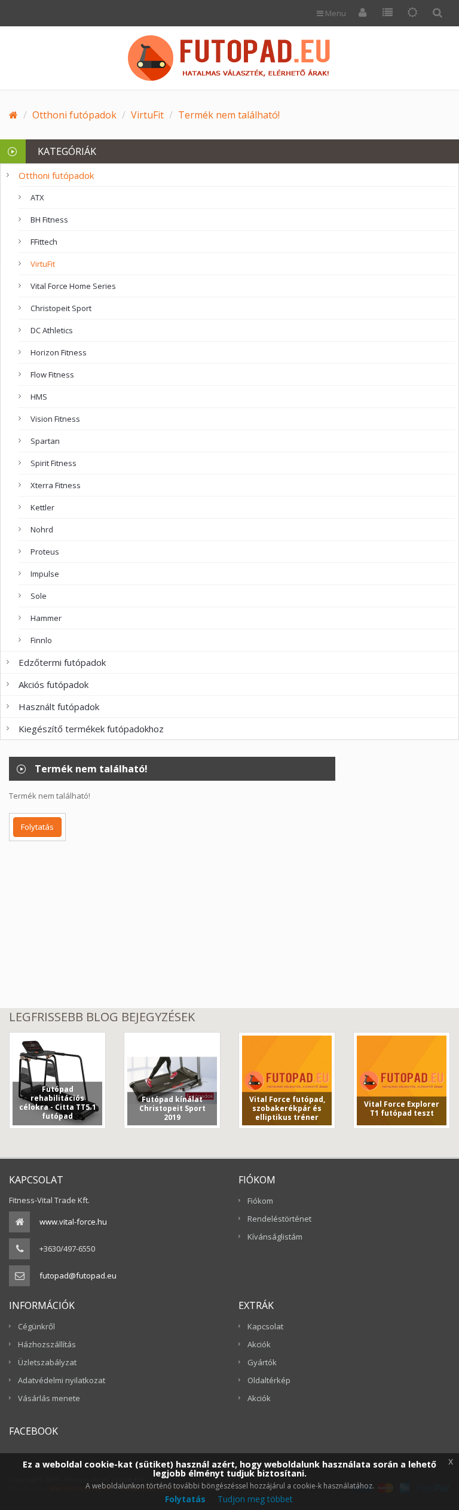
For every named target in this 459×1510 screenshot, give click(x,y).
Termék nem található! (229, 114)
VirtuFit (147, 114)
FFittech (43, 241)
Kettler (42, 507)
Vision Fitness (55, 418)
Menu (334, 13)
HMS (38, 396)
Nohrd (41, 529)
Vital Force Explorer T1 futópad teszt (401, 1109)
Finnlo (41, 640)
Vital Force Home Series (73, 286)
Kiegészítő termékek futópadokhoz (91, 729)
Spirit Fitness (53, 463)
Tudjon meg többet (255, 1499)
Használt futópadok (59, 707)
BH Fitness (49, 219)
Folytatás (37, 826)
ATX (37, 197)
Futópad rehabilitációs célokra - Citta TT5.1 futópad (57, 1103)
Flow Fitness (52, 374)
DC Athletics (51, 330)
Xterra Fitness (55, 485)
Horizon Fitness (58, 352)
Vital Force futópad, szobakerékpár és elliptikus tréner (287, 1108)
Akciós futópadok (53, 684)
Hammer (46, 618)
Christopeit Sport (60, 308)
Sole (38, 595)
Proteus (44, 551)
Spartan (45, 441)
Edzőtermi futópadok (62, 662)
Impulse (44, 573)
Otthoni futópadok (74, 114)
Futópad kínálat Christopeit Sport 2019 (172, 1108)
